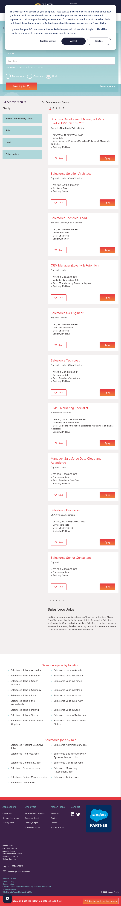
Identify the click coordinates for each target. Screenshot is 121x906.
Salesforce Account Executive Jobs (27, 746)
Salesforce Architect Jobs (25, 753)
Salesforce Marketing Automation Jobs (65, 769)
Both (55, 76)
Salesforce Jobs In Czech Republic (24, 682)
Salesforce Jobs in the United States (70, 722)
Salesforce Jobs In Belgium (25, 675)
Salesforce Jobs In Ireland (68, 690)
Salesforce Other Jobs (23, 782)
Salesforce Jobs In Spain (67, 709)
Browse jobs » (107, 86)
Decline (99, 41)
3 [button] (56, 108)
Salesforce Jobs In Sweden (25, 715)
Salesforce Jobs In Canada (68, 675)
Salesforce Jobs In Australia (26, 670)
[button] (63, 108)
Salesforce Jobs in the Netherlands (23, 702)
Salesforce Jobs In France (68, 681)
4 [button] (59, 108)
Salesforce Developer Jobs (25, 768)
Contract (38, 76)
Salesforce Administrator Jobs (70, 744)
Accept (73, 41)
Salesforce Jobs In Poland (25, 709)
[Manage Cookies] (7, 898)
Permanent (18, 76)
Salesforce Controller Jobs (68, 762)
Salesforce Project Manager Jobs (28, 777)
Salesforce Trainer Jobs (66, 777)
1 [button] (50, 108)
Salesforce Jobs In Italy (23, 695)
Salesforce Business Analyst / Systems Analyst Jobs (70, 755)
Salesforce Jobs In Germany (26, 690)
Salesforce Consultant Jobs (25, 762)
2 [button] (53, 108)
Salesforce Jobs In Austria (68, 670)
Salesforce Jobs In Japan (67, 695)
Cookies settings (48, 41)
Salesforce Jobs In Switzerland (70, 715)
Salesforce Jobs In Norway (68, 700)
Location (10, 53)
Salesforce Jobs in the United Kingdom (27, 722)
